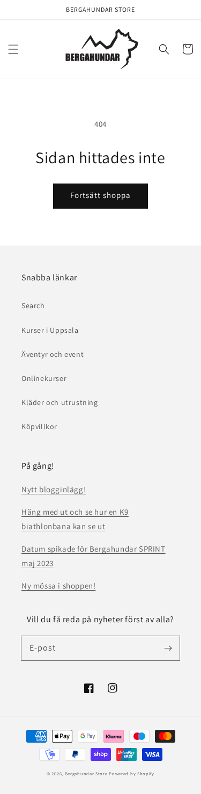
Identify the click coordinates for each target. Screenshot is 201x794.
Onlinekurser (43, 378)
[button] (13, 49)
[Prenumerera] (168, 648)
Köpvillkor (39, 426)
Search (33, 305)
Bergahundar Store (86, 773)
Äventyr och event (52, 354)
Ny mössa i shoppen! (58, 586)
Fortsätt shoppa (100, 195)
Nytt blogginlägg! (53, 489)
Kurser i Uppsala (50, 330)
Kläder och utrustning (59, 402)
